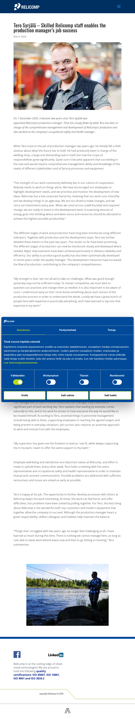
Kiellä (24, 395)
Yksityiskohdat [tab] (67, 330)
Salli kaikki (110, 395)
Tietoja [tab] (112, 330)
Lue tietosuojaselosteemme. (21, 362)
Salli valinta (67, 395)
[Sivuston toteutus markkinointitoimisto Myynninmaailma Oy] (68, 712)
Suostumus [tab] (23, 330)
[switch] (51, 382)
